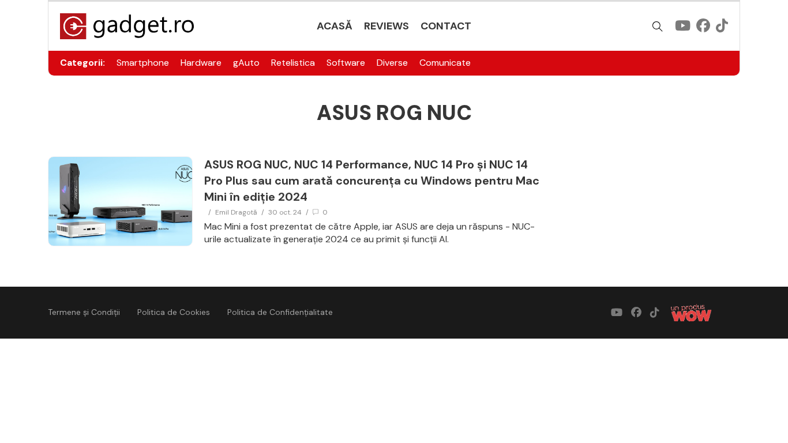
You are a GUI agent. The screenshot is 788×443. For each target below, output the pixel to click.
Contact (446, 26)
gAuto (246, 63)
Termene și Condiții (84, 312)
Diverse (392, 63)
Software (346, 63)
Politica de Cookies (173, 312)
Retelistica (293, 63)
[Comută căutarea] (657, 26)
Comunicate (445, 63)
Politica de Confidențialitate (280, 312)
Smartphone (143, 63)
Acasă (334, 26)
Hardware (201, 63)
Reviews (386, 26)
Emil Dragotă (236, 212)
